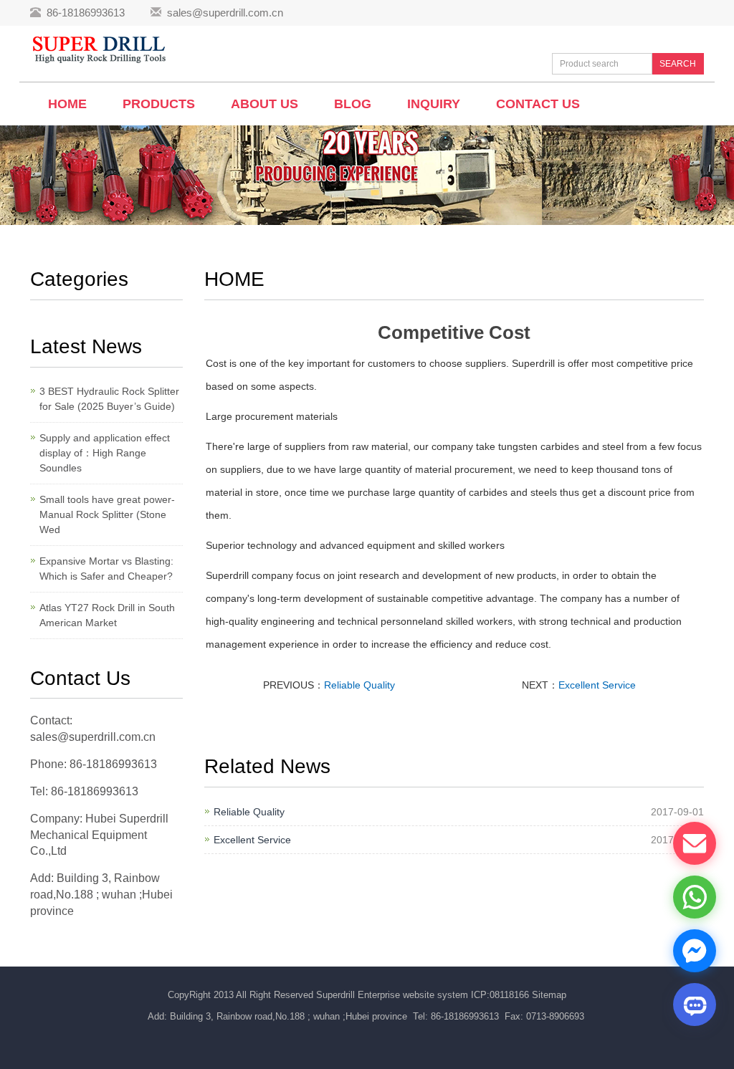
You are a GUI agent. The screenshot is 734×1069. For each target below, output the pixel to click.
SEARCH (677, 64)
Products (159, 104)
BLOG (352, 104)
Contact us (538, 104)
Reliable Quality (359, 685)
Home (67, 104)
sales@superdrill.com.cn (225, 12)
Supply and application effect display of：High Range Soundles (104, 453)
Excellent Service (597, 685)
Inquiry (433, 104)
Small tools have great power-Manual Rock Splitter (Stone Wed (107, 514)
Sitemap (549, 994)
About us (264, 104)
